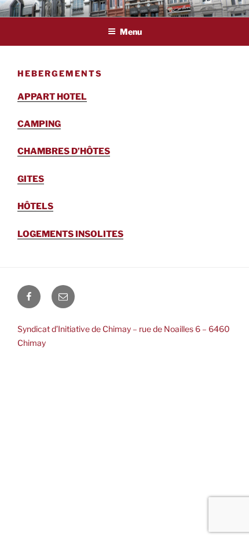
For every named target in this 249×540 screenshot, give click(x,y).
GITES (30, 179)
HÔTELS (35, 206)
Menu (131, 32)
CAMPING (39, 124)
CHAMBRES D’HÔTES (63, 151)
